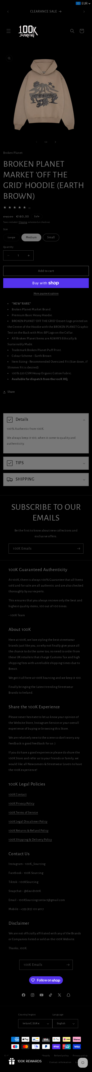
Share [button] (11, 391)
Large (14, 238)
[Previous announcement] (8, 11)
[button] (8, 31)
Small (51, 237)
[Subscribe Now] (78, 549)
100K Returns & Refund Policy (29, 830)
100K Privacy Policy (21, 803)
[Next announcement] (84, 11)
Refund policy (61, 1055)
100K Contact (18, 794)
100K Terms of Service (23, 812)
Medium (31, 237)
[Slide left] (36, 142)
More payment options (46, 293)
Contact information (60, 1062)
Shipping (23, 222)
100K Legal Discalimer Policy (28, 821)
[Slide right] (55, 142)
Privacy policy (80, 1055)
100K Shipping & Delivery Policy (30, 839)
